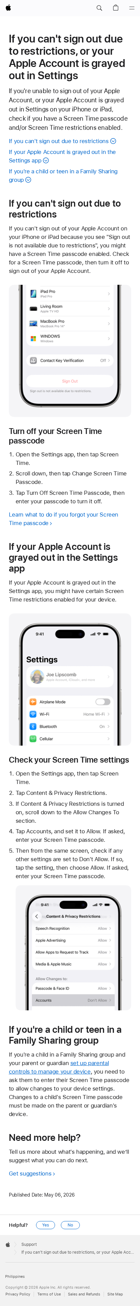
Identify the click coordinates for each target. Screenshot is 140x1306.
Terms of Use (49, 1294)
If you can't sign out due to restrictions (59, 141)
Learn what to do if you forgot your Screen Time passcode (63, 518)
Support (29, 1244)
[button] (99, 8)
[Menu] (132, 8)
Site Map (115, 1294)
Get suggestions (30, 1173)
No (70, 1225)
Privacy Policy (17, 1294)
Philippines (15, 1276)
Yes (45, 1225)
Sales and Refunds (84, 1294)
